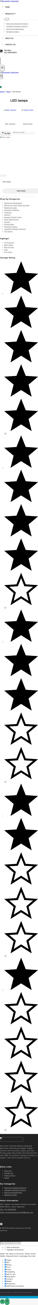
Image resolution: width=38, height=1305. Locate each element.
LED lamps (8, 231)
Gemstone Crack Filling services (17, 205)
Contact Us (10, 44)
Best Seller (8, 245)
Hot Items (8, 252)
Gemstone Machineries (15, 29)
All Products (9, 243)
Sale (6, 250)
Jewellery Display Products (17, 26)
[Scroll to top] (2, 1301)
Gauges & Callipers (11, 210)
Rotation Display (10, 227)
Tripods (7, 222)
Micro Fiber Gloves (11, 220)
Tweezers (8, 213)
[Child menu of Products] (6, 19)
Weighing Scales (12, 32)
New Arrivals (9, 247)
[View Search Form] (1, 76)
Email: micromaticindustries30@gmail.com (16, 1212)
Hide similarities (12, 1247)
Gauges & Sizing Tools (13, 217)
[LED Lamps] (19, 155)
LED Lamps (7, 182)
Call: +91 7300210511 (8, 1210)
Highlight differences (15, 1250)
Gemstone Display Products (17, 24)
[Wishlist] (1, 175)
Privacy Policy (9, 1176)
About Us (9, 38)
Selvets (7, 215)
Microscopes (9, 224)
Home (7, 7)
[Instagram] (1, 1224)
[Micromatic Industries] (9, 1)
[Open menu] (2, 68)
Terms (6, 1178)
